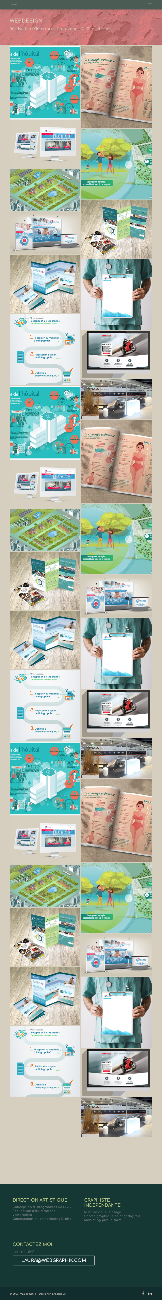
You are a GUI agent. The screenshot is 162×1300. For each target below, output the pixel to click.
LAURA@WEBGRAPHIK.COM (53, 1260)
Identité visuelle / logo (102, 1212)
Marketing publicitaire (103, 1220)
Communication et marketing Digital (43, 1219)
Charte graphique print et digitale (112, 1216)
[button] (150, 5)
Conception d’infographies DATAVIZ (42, 1207)
